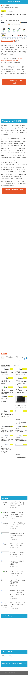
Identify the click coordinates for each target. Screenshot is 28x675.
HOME (3, 5)
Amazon (7, 5)
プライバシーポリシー (7, 656)
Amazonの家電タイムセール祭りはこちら (14, 82)
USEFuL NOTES (14, 2)
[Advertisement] (14, 101)
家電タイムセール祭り (7, 41)
